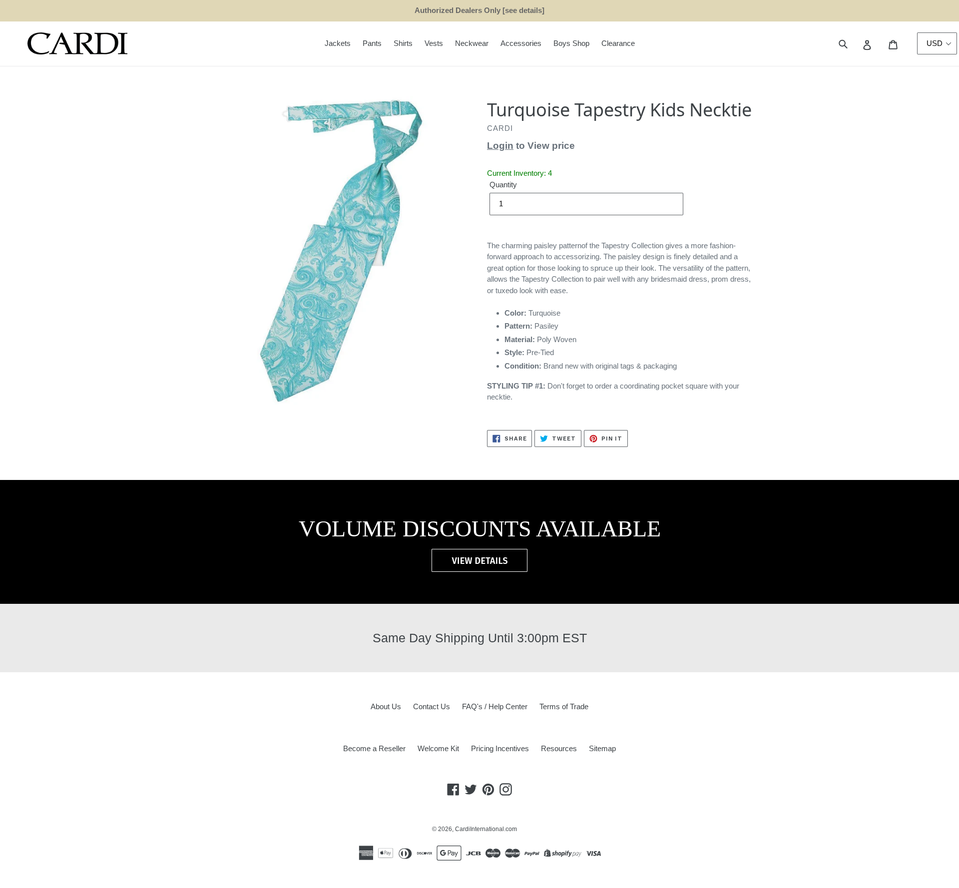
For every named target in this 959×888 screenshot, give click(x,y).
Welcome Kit (438, 748)
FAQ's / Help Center (494, 706)
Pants (372, 43)
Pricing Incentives (500, 748)
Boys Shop (571, 43)
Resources (559, 748)
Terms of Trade (563, 706)
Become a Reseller (374, 748)
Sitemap (602, 748)
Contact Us (431, 706)
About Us (386, 706)
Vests (434, 43)
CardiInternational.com (486, 829)
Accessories (520, 43)
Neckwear (471, 43)
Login (500, 145)
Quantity (503, 184)
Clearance (618, 43)
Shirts (403, 43)
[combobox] (854, 43)
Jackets (338, 43)
